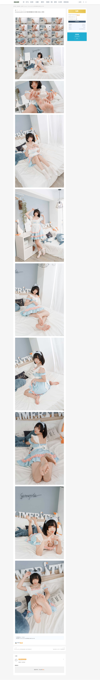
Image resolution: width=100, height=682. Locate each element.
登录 (43, 669)
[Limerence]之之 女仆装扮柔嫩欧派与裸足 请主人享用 (27, 638)
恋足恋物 (22, 6)
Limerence (25, 6)
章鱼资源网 (18, 6)
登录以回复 (63, 659)
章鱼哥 (18, 642)
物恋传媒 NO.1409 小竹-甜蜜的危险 (59, 649)
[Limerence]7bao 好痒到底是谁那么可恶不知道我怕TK (23, 649)
